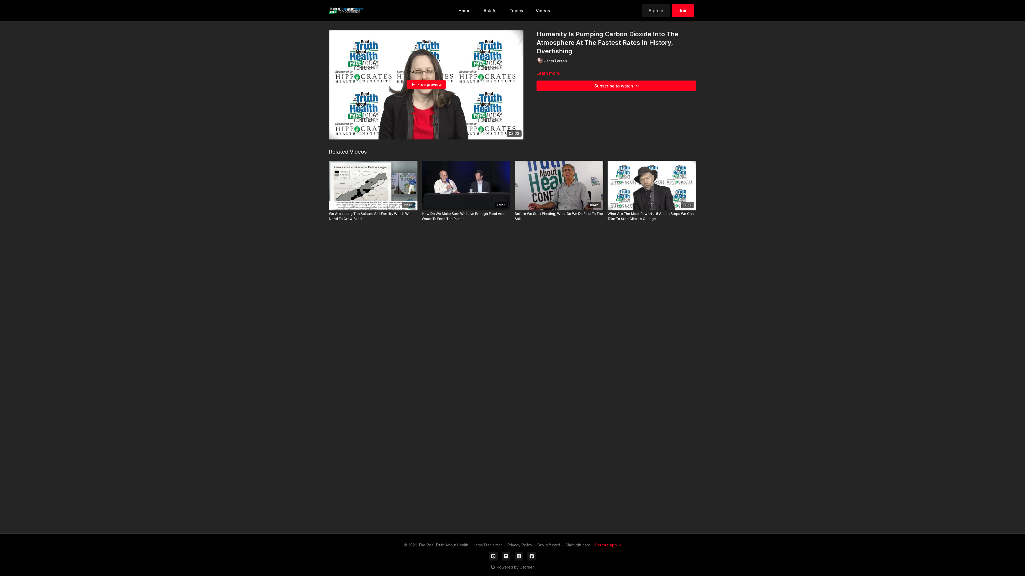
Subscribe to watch (613, 86)
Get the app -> (608, 545)
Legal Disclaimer (488, 545)
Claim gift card (577, 545)
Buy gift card (549, 545)
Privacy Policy (519, 545)
